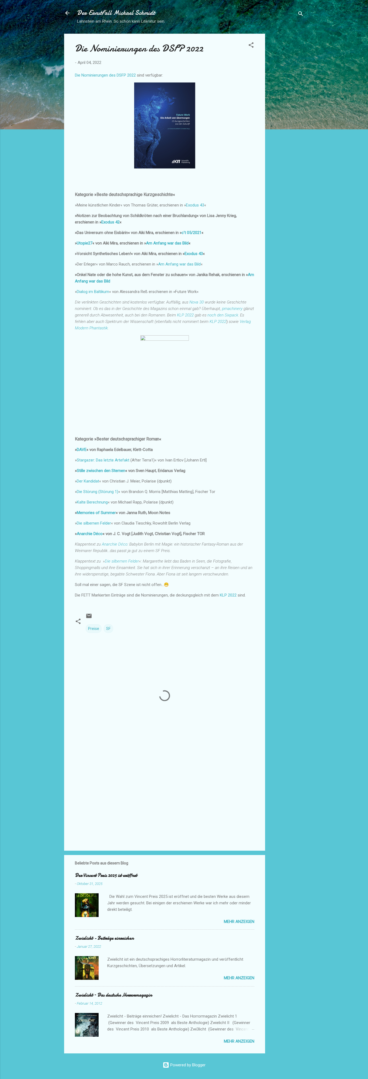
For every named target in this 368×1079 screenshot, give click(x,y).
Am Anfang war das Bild (167, 243)
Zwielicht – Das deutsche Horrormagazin (113, 995)
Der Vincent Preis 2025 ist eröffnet (106, 875)
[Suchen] (300, 14)
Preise (93, 628)
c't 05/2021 (192, 232)
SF (108, 628)
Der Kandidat (88, 481)
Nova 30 (196, 302)
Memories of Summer (96, 512)
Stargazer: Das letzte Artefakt (103, 460)
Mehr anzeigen (239, 921)
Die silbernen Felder (94, 523)
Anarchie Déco (90, 533)
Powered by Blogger (187, 1065)
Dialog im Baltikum (93, 291)
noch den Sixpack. (223, 315)
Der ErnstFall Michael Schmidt (116, 12)
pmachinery (232, 308)
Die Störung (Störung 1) (97, 491)
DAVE (81, 449)
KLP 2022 (229, 595)
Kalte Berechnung (92, 502)
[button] (251, 46)
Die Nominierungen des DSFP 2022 (105, 75)
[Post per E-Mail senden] (89, 617)
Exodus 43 (195, 205)
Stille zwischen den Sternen (101, 470)
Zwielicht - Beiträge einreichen (104, 938)
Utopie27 (84, 243)
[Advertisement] (286, 114)
